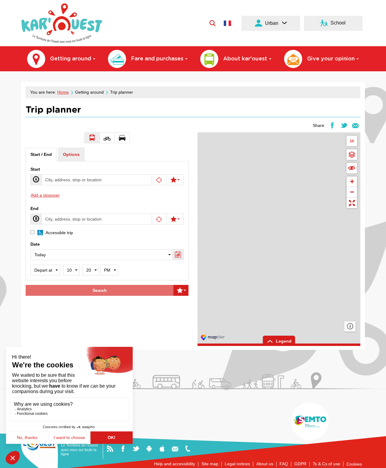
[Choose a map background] (351, 154)
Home (63, 92)
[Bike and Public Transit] (107, 137)
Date (35, 244)
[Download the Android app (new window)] (149, 448)
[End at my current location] (159, 219)
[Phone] (187, 448)
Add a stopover (45, 195)
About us (264, 464)
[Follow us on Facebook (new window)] (123, 448)
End (34, 208)
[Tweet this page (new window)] (344, 125)
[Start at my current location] (159, 179)
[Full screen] (351, 203)
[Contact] (175, 448)
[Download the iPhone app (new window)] (162, 448)
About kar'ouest (245, 59)
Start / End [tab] (41, 154)
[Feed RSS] (110, 448)
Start (35, 169)
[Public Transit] (92, 137)
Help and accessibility (174, 464)
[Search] (212, 23)
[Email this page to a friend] (355, 125)
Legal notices (237, 464)
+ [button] (352, 181)
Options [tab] (71, 154)
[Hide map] (351, 168)
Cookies (354, 464)
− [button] (352, 192)
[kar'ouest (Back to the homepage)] (62, 23)
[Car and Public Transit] (122, 137)
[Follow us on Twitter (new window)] (136, 448)
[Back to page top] (374, 461)
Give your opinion (331, 59)
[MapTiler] (213, 337)
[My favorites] (175, 179)
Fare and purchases (157, 59)
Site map (209, 464)
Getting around (70, 59)
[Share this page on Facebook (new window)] (332, 125)
